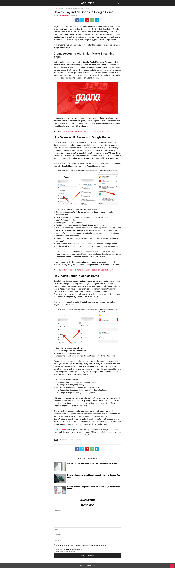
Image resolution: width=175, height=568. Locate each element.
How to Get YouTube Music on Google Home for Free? (86, 131)
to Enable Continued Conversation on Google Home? (90, 270)
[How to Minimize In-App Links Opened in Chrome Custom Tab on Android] (60, 478)
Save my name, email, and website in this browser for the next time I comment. (82, 545)
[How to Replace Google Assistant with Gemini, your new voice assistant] (60, 490)
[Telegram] (97, 20)
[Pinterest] (87, 20)
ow (66, 270)
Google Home (63, 439)
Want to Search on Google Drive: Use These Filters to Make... (92, 463)
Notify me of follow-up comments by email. (69, 549)
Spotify (78, 439)
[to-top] (172, 565)
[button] (57, 3)
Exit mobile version (87, 565)
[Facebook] (77, 20)
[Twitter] (82, 20)
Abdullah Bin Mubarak (62, 15)
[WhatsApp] (92, 20)
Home (55, 8)
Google (61, 8)
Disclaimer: (62, 429)
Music (71, 439)
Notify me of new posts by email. (66, 552)
